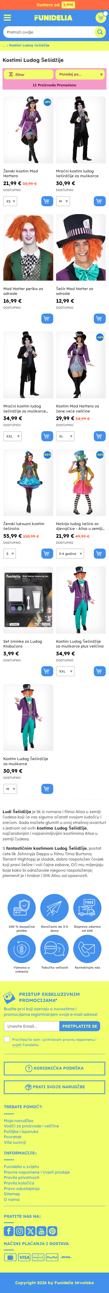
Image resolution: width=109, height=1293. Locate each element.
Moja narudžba (18, 1120)
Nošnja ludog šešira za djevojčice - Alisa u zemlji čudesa (79, 526)
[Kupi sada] (47, 201)
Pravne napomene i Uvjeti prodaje (37, 1172)
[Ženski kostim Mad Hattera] (28, 130)
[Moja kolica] (101, 17)
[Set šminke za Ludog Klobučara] (28, 600)
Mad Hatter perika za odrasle (23, 291)
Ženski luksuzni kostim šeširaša (23, 526)
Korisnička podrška (58, 1068)
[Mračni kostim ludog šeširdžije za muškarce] (81, 130)
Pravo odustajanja (22, 1188)
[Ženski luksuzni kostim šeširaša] (28, 482)
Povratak (13, 1136)
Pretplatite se (79, 1026)
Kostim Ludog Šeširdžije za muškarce (25, 761)
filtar (19, 74)
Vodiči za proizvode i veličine (31, 1125)
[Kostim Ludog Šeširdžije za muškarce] (28, 717)
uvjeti (17, 1045)
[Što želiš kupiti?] (7, 18)
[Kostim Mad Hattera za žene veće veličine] (81, 365)
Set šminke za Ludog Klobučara (22, 644)
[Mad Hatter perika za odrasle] (28, 247)
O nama (12, 1199)
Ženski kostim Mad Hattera (20, 173)
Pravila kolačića (19, 1182)
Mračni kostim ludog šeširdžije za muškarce (77, 173)
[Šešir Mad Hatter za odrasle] (81, 247)
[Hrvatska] (9, 1231)
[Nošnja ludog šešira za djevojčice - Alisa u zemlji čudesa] (81, 482)
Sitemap (12, 1193)
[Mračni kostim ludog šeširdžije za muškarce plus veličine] (28, 365)
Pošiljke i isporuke (21, 1131)
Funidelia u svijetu (21, 1166)
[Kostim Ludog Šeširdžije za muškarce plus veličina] (81, 600)
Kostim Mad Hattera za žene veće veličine (77, 408)
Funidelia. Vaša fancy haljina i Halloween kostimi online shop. (53, 17)
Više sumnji (15, 1142)
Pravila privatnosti (21, 1177)
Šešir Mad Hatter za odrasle (74, 291)
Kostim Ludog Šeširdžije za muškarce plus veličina (80, 644)
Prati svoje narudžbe (58, 1086)
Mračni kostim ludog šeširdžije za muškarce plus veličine (24, 408)
